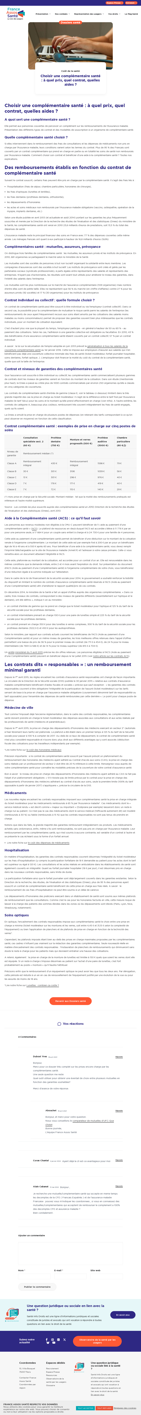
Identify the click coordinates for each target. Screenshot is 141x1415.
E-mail (58, 1270)
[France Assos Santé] (15, 14)
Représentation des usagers (87, 14)
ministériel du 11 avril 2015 (29, 652)
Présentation (42, 14)
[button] (46, 1340)
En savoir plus (97, 1395)
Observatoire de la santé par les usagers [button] (97, 1341)
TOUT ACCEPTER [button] (85, 1408)
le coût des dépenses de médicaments (48, 842)
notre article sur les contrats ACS (110, 656)
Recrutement (52, 1368)
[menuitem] (114, 3)
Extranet (130, 3)
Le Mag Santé (131, 14)
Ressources (51, 1375)
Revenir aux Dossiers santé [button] (70, 1001)
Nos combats (61, 14)
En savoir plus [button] (123, 1315)
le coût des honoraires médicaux (43, 750)
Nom (21, 1270)
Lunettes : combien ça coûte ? (42, 985)
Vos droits (113, 14)
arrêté (11, 652)
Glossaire (50, 1385)
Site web (95, 1270)
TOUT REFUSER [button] (104, 1408)
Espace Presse (114, 3)
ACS (34, 528)
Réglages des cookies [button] (125, 1408)
